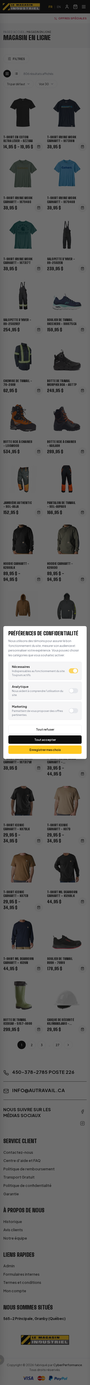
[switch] (73, 670)
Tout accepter (45, 739)
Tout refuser (45, 729)
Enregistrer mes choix (45, 750)
